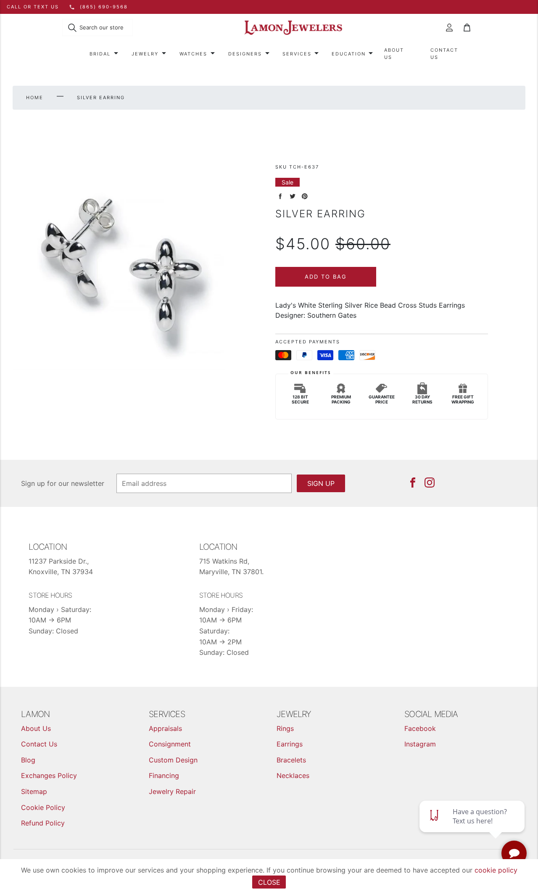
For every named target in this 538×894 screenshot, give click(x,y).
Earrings (290, 744)
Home (34, 97)
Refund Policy (43, 823)
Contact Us (444, 53)
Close (269, 882)
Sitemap (34, 791)
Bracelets (291, 760)
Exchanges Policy (49, 775)
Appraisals (165, 728)
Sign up (321, 483)
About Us (394, 53)
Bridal (100, 54)
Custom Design (173, 760)
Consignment (170, 744)
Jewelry (145, 54)
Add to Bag (326, 276)
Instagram (420, 744)
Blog (28, 760)
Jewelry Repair (172, 791)
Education (349, 54)
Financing (164, 775)
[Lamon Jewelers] (293, 28)
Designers (245, 54)
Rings (285, 728)
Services (296, 54)
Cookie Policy (43, 807)
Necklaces (293, 775)
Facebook (420, 728)
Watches (193, 54)
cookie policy (496, 870)
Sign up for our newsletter (62, 483)
